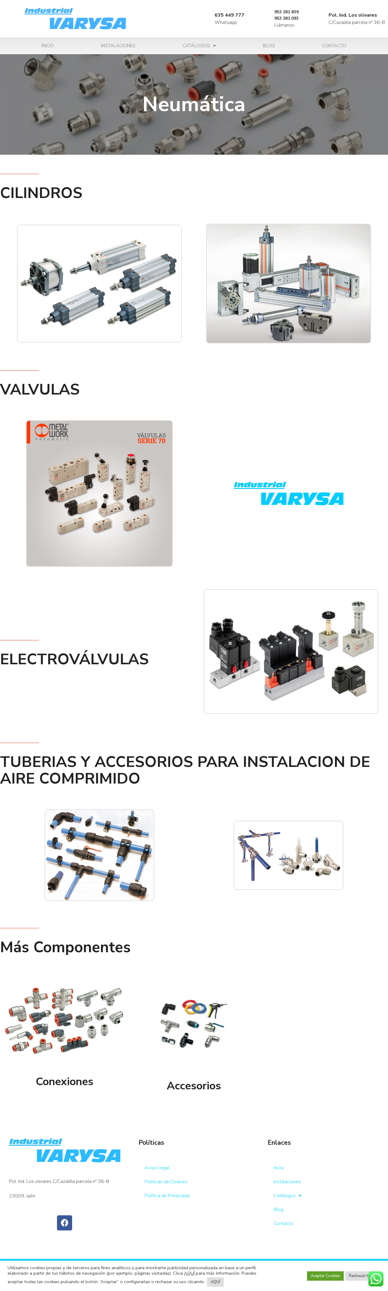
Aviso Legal (157, 1167)
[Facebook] (64, 1222)
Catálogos (196, 46)
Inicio (48, 46)
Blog (269, 46)
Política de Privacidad (167, 1195)
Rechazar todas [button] (363, 1276)
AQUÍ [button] (215, 1282)
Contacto (334, 46)
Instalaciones (118, 46)
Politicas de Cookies (166, 1181)
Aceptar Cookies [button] (325, 1276)
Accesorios (194, 1085)
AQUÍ (189, 1273)
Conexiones (64, 1081)
